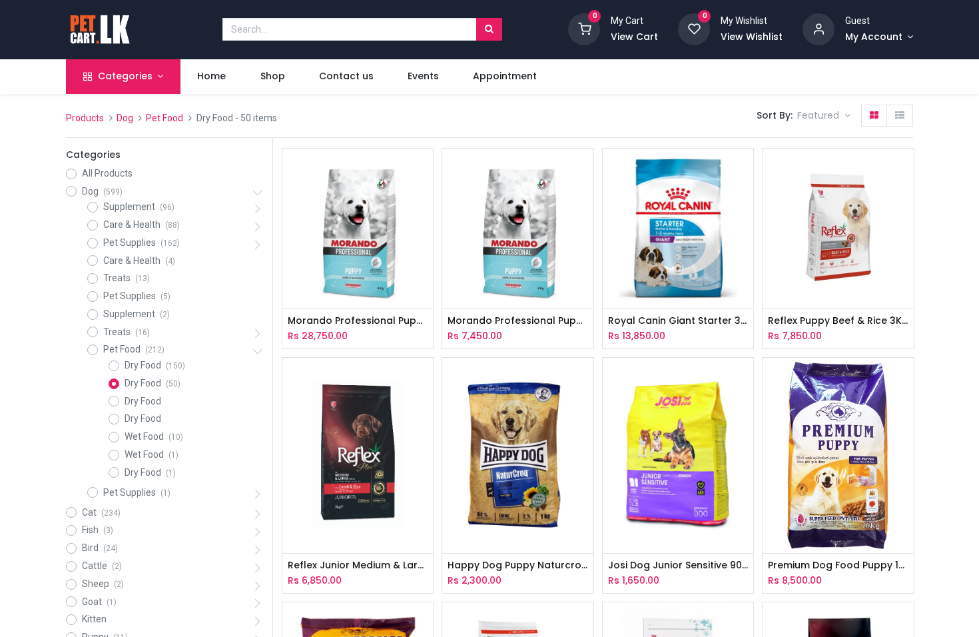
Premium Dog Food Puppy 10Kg (838, 565)
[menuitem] (211, 76)
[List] (899, 116)
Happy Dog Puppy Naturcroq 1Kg (517, 565)
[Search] (489, 29)
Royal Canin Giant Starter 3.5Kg (678, 321)
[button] (823, 116)
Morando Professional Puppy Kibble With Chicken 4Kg (517, 321)
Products (85, 118)
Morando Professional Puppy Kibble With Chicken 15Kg (358, 321)
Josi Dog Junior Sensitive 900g (678, 565)
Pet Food (164, 118)
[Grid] (874, 116)
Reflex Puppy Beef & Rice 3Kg (838, 321)
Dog (125, 118)
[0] (584, 28)
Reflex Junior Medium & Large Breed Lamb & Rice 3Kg (358, 565)
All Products (107, 173)
